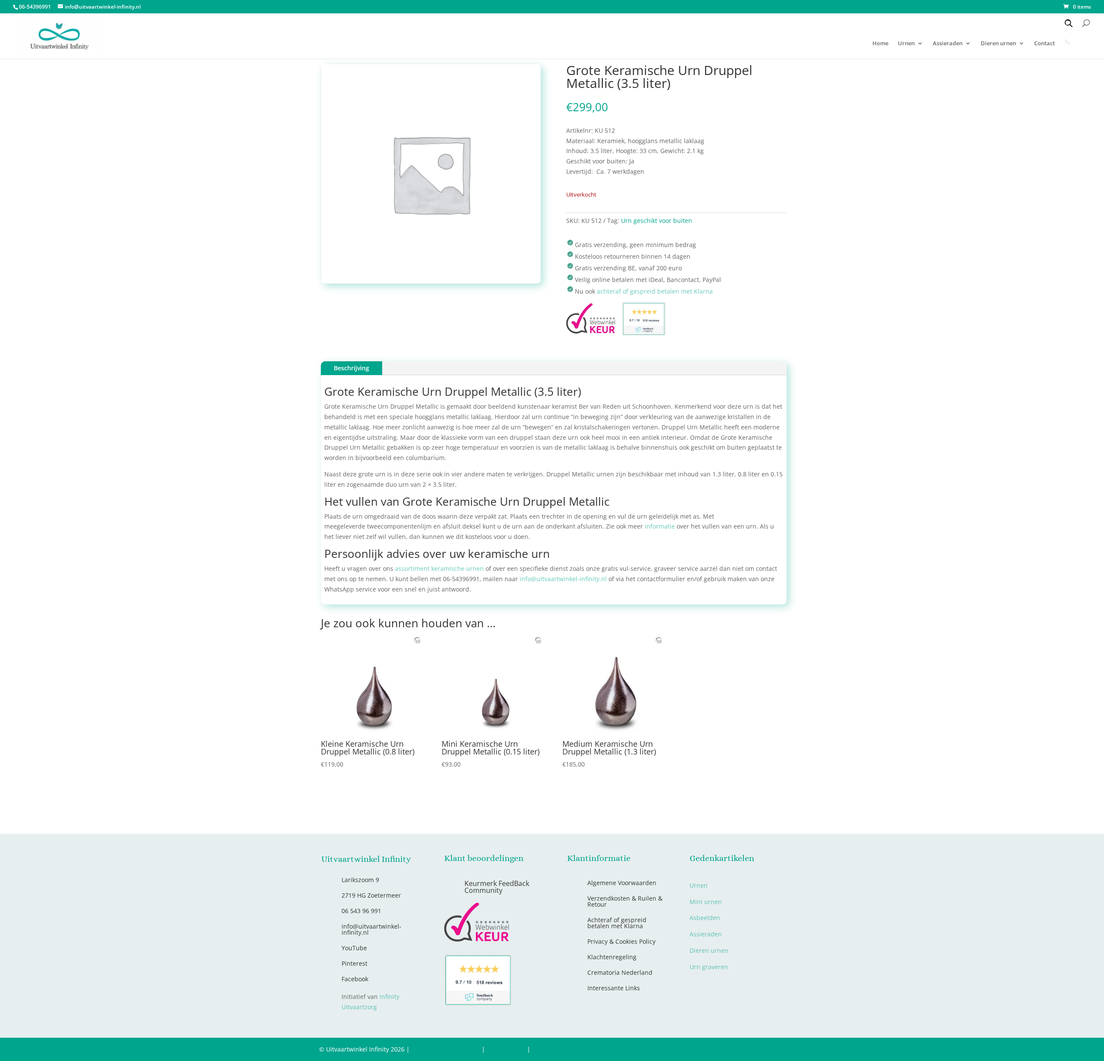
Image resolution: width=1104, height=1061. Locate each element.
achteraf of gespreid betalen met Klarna (655, 291)
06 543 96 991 (361, 911)
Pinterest (354, 963)
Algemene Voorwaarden (621, 883)
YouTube (354, 948)
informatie (660, 526)
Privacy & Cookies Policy (621, 941)
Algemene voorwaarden (445, 1049)
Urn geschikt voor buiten (656, 220)
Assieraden (948, 43)
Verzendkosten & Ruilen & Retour (624, 901)
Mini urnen (706, 902)
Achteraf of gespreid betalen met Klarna (616, 923)
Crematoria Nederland (619, 972)
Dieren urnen (998, 43)
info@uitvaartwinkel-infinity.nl (563, 579)
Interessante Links (613, 988)
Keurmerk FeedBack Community (496, 887)
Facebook (355, 979)
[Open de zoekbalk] (1068, 23)
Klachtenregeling (612, 957)
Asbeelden (705, 918)
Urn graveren (709, 967)
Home (880, 43)
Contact (543, 1049)
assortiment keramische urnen (439, 568)
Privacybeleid (506, 1049)
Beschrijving (351, 368)
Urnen (906, 43)
